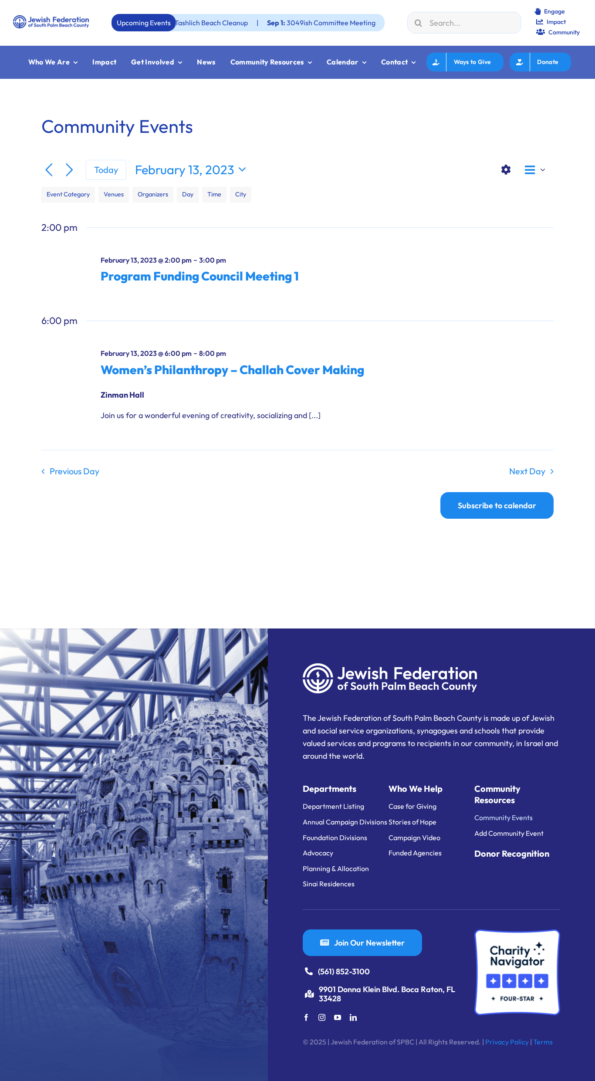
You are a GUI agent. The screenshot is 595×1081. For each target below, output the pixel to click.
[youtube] (337, 1017)
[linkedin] (353, 1017)
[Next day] (69, 170)
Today (106, 169)
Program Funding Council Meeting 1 (200, 276)
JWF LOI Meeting (384, 22)
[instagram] (321, 1017)
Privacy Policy (507, 1041)
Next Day (527, 471)
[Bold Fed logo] (51, 19)
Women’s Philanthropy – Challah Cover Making (232, 369)
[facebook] (306, 1017)
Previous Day (74, 471)
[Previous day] (49, 170)
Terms (543, 1041)
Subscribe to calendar (497, 505)
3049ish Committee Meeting (273, 22)
